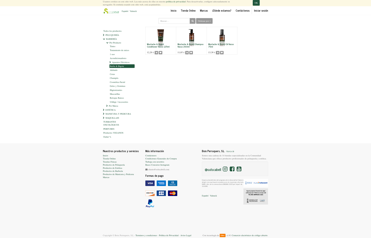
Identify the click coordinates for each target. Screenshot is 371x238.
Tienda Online (109, 158)
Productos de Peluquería (114, 164)
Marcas (106, 177)
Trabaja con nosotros (154, 161)
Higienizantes (116, 90)
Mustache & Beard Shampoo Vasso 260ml (190, 45)
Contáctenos (151, 155)
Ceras (112, 74)
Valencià (133, 11)
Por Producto (115, 42)
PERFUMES (108, 128)
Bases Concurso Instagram (157, 164)
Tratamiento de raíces (119, 50)
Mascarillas (115, 93)
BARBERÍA (111, 38)
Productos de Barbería (113, 170)
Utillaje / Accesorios (119, 101)
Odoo (222, 235)
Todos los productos (112, 30)
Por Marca (113, 105)
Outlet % (107, 136)
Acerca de (230, 151)
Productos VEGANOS (113, 132)
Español (125, 11)
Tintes (112, 46)
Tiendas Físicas (110, 161)
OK (256, 2)
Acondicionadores (118, 58)
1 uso (112, 54)
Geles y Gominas (117, 85)
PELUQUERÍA (112, 34)
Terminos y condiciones (146, 235)
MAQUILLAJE (112, 117)
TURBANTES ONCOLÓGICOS (111, 123)
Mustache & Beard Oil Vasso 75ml (221, 45)
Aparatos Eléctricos (121, 62)
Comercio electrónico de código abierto (250, 235)
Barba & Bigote (117, 66)
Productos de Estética (112, 167)
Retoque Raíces (117, 97)
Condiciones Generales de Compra (161, 158)
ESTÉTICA (111, 109)
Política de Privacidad (169, 235)
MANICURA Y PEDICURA (118, 113)
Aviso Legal (185, 235)
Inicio (105, 155)
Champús (114, 77)
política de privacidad (176, 1)
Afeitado (114, 70)
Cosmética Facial (117, 82)
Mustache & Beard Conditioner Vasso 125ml (158, 45)
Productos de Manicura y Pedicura (118, 174)
